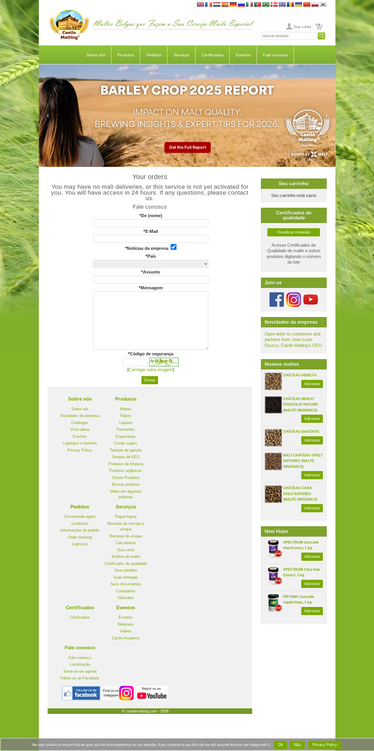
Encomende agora (80, 516)
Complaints (125, 591)
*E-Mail (150, 231)
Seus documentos (125, 584)
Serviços (181, 55)
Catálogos (79, 423)
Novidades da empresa (79, 415)
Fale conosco (275, 55)
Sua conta (302, 27)
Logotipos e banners (80, 443)
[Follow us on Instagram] (294, 294)
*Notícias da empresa (148, 248)
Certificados (213, 55)
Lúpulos (125, 423)
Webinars (126, 624)
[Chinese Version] (306, 4)
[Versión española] (224, 4)
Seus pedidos (125, 570)
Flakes (125, 415)
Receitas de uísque (125, 536)
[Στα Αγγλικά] (282, 4)
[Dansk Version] (274, 4)
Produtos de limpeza (125, 464)
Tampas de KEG (126, 457)
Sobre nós (95, 55)
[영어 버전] (323, 4)
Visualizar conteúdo (293, 232)
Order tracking (80, 537)
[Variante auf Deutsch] (233, 4)
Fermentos (126, 429)
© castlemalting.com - (145, 711)
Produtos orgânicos (125, 470)
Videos (125, 631)
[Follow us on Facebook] (277, 294)
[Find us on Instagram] (118, 688)
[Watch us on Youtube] (152, 688)
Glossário (126, 598)
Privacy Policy (79, 450)
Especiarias (126, 436)
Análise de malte (126, 556)
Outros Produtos (126, 477)
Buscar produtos (126, 484)
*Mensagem (151, 287)
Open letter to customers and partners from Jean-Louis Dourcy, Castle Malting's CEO (293, 339)
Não (297, 745)
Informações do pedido (79, 530)
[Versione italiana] (249, 4)
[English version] (200, 4)
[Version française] (208, 4)
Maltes (125, 409)
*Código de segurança (150, 353)
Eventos (243, 55)
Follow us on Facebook (79, 678)
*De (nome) (150, 215)
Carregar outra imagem (151, 369)
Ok (280, 745)
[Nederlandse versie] (216, 4)
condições (80, 523)
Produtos (125, 55)
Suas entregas (125, 577)
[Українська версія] (298, 4)
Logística (80, 544)
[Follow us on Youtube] (310, 294)
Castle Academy (126, 638)
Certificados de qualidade (125, 563)
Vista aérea (79, 429)
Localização (80, 664)
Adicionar (312, 384)
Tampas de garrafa (125, 450)
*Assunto (150, 271)
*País (151, 256)
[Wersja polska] (314, 4)
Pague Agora (125, 516)
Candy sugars (125, 443)
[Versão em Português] (257, 4)
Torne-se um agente (80, 671)
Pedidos (153, 55)
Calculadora (126, 543)
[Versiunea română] (290, 4)
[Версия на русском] (241, 4)
